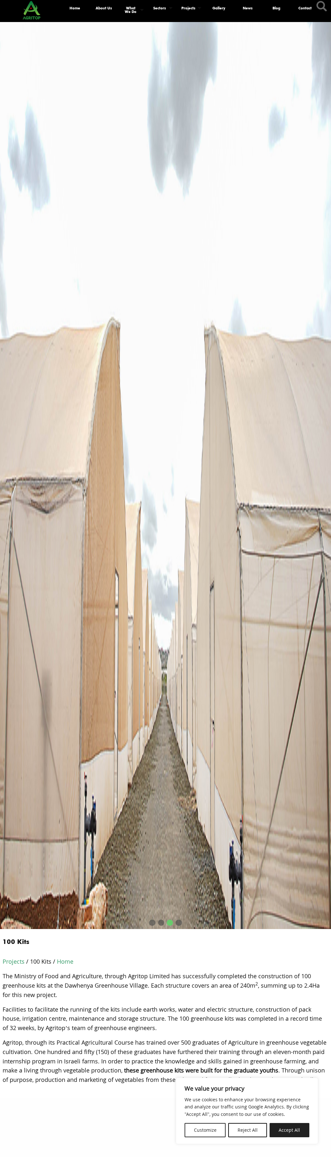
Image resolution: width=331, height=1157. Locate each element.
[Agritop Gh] (31, 9)
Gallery (218, 8)
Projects (188, 8)
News (247, 8)
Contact (305, 8)
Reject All (248, 1130)
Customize (205, 1130)
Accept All (289, 1130)
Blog (276, 8)
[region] (247, 1111)
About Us (104, 8)
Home (74, 8)
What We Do (130, 10)
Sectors (159, 8)
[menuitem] (74, 10)
